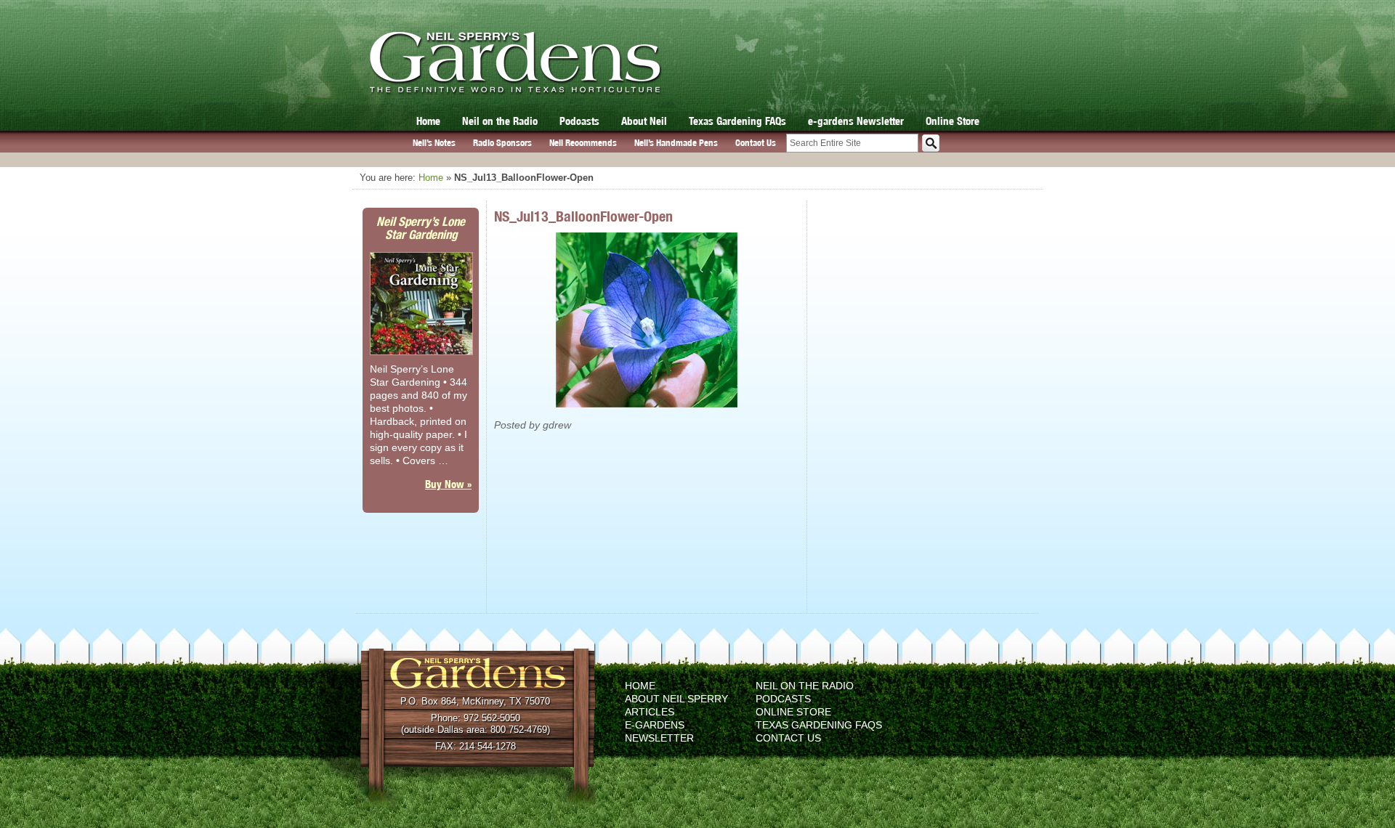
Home (428, 121)
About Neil (644, 121)
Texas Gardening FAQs (737, 121)
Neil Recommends (583, 142)
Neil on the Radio (500, 121)
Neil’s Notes (434, 142)
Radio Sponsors (502, 142)
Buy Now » (448, 484)
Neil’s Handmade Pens (676, 142)
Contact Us (755, 142)
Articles (649, 712)
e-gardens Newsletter (856, 121)
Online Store (952, 121)
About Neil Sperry (676, 699)
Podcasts (579, 121)
